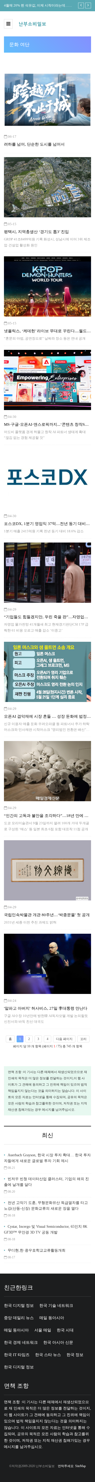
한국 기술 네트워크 (56, 1305)
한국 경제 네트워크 (21, 1342)
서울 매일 (42, 1330)
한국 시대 (65, 1330)
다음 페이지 (64, 1039)
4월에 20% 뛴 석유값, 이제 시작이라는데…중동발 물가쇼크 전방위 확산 (38, 6)
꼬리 (83, 1039)
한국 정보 (74, 1355)
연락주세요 (66, 1466)
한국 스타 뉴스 (48, 1355)
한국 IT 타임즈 (17, 1355)
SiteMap (80, 1466)
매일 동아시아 (51, 1318)
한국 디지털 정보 (19, 1305)
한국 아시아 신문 (58, 1342)
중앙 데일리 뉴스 (19, 1318)
